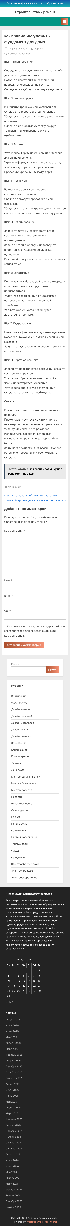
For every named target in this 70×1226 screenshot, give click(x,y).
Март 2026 (12, 1049)
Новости (16, 796)
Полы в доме (19, 823)
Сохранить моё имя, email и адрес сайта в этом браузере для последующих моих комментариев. (34, 630)
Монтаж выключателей (25, 776)
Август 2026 (13, 1019)
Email (8, 595)
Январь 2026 (13, 1060)
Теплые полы (19, 843)
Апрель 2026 (13, 1043)
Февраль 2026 (14, 1054)
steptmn (38, 48)
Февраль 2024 (14, 1189)
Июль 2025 (12, 1090)
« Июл (9, 1002)
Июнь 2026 (12, 1031)
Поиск (15, 664)
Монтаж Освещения (23, 783)
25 (13, 991)
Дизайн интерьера (22, 722)
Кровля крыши (20, 756)
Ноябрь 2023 (13, 1207)
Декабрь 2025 (14, 1066)
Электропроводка (22, 870)
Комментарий (14, 530)
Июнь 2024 (12, 1166)
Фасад (15, 850)
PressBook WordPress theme (41, 1222)
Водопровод (19, 702)
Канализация (19, 749)
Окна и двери (19, 810)
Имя (8, 580)
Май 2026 (11, 1037)
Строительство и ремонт (35, 12)
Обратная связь (54, 3)
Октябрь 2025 (14, 1072)
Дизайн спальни (21, 736)
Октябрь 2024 (14, 1142)
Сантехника (18, 830)
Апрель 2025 (13, 1107)
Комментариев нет (19, 54)
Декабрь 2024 (14, 1131)
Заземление (19, 743)
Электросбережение (24, 877)
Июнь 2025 (12, 1095)
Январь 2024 (13, 1195)
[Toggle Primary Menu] (64, 21)
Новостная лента (21, 803)
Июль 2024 (12, 1160)
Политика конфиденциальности (24, 3)
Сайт (7, 610)
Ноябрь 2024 (13, 1137)
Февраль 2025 (14, 1119)
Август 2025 (13, 1084)
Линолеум (17, 769)
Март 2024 (12, 1183)
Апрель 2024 (13, 1177)
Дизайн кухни (19, 729)
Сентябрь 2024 (14, 1148)
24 (8, 991)
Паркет (15, 817)
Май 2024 (11, 1172)
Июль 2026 (12, 1025)
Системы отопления (24, 837)
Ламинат (16, 763)
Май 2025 (11, 1101)
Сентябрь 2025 (14, 1078)
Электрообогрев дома (25, 864)
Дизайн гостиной (21, 716)
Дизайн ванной (20, 709)
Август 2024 (13, 1154)
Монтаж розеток (21, 790)
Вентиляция (18, 696)
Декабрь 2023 (14, 1201)
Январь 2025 (13, 1125)
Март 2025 (12, 1113)
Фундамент (14, 486)
